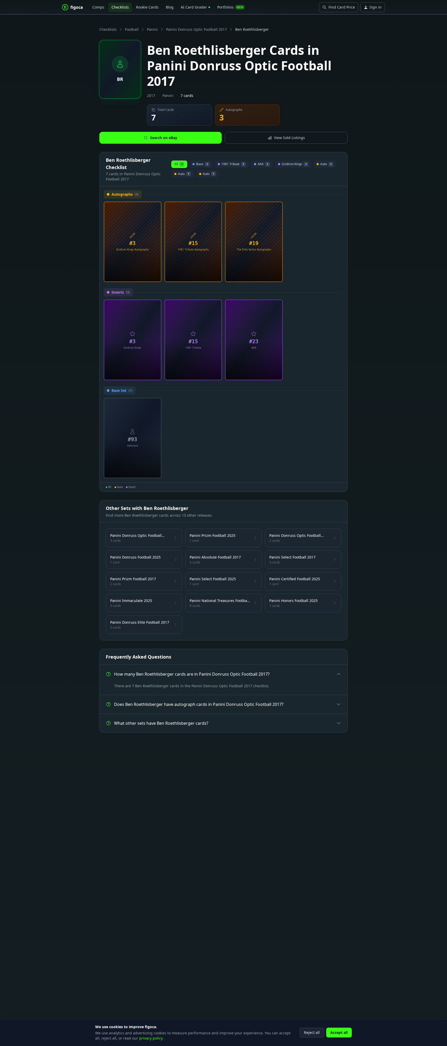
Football (132, 29)
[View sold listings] (147, 276)
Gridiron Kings (294, 165)
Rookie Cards (147, 7)
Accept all (339, 1032)
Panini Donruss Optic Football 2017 (196, 29)
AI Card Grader (194, 7)
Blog (170, 7)
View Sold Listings (289, 137)
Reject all (312, 1032)
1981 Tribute (232, 165)
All (178, 164)
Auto (325, 165)
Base (202, 165)
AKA (263, 165)
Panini (152, 29)
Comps (98, 7)
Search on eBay (163, 137)
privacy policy (151, 1038)
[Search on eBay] (155, 276)
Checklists (120, 7)
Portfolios (230, 7)
